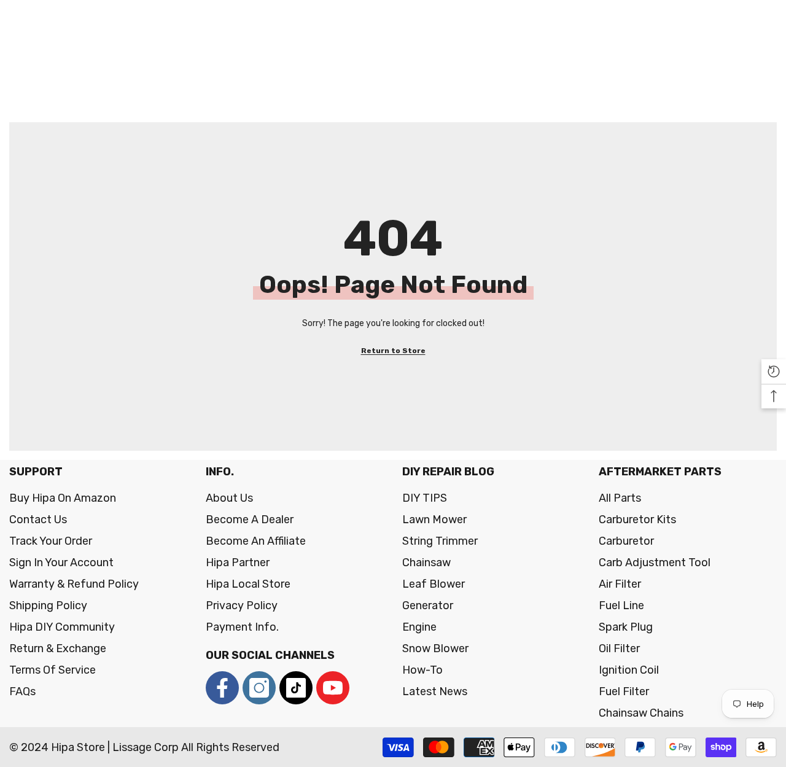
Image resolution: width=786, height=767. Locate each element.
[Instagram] (259, 687)
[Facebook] (222, 687)
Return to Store (393, 350)
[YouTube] (332, 687)
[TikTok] (296, 687)
